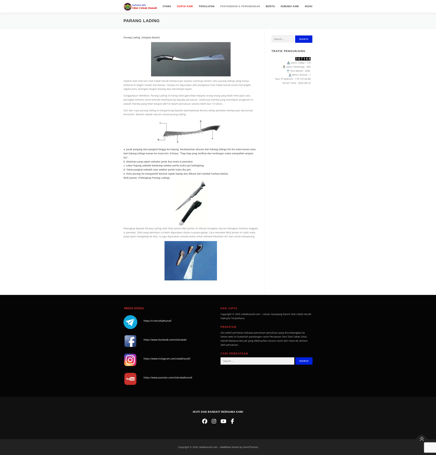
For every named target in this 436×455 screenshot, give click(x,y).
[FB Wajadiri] (232, 421)
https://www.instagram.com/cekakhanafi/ (167, 358)
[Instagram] (214, 421)
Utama (167, 6)
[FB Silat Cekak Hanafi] (204, 421)
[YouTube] (223, 421)
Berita (270, 6)
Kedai (309, 6)
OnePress (225, 447)
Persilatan (206, 6)
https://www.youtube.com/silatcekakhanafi (168, 377)
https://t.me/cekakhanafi (157, 320)
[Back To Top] (422, 439)
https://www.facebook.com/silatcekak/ (165, 339)
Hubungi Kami (290, 6)
